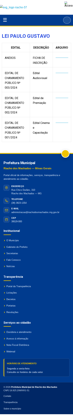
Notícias (10, 266)
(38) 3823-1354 (19, 203)
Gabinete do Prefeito (16, 247)
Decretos (11, 299)
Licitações (11, 292)
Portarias (11, 305)
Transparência (11, 402)
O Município (12, 240)
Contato (7, 396)
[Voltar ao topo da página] (65, 154)
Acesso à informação (17, 338)
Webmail (10, 351)
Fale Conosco (13, 260)
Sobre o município (12, 408)
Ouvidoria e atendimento (18, 332)
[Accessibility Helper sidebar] (68, 4)
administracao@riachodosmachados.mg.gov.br (35, 212)
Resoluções (12, 312)
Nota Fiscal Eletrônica (17, 345)
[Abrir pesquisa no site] (67, 20)
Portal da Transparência (18, 286)
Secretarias (12, 253)
